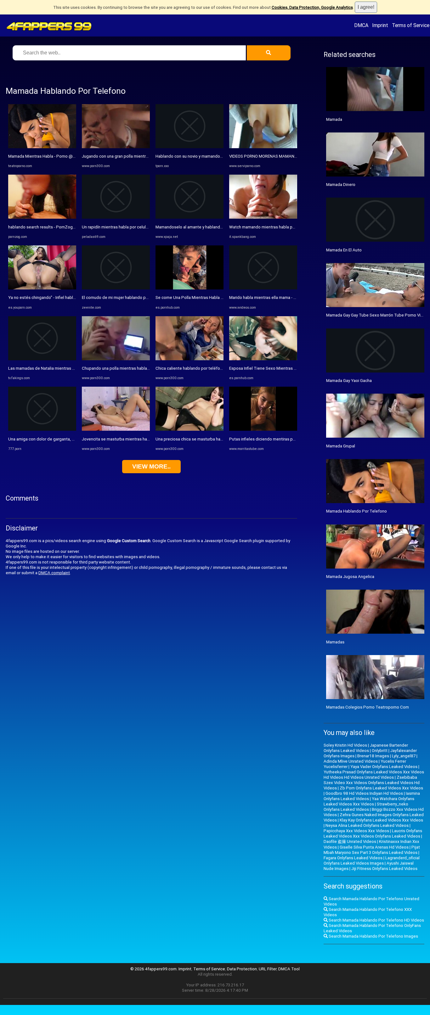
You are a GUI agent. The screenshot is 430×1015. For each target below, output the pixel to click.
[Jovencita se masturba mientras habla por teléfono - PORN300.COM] (116, 429)
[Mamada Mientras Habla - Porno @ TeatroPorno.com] (42, 146)
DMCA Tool (289, 969)
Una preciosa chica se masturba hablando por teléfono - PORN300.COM (222, 439)
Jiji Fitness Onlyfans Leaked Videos (384, 868)
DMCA (361, 25)
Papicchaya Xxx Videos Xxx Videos (356, 830)
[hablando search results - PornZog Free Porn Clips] (42, 217)
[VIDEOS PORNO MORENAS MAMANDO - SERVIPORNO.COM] (263, 146)
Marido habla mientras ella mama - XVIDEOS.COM (274, 297)
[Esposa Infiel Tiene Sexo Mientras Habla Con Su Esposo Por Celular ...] (263, 359)
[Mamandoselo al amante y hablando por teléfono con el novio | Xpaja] (189, 217)
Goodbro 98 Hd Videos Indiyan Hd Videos (364, 793)
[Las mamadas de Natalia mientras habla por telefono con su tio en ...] (42, 359)
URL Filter (267, 969)
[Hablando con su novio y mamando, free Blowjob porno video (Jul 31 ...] (189, 146)
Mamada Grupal (340, 446)
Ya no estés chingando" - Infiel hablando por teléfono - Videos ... (67, 297)
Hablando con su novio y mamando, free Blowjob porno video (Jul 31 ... (221, 156)
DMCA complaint (54, 572)
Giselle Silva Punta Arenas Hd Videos (374, 847)
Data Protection (242, 969)
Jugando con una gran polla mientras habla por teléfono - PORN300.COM (149, 156)
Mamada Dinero (340, 184)
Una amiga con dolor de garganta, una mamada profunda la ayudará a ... (74, 439)
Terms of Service (410, 25)
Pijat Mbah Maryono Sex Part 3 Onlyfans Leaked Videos (372, 849)
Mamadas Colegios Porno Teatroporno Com (367, 707)
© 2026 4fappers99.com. (154, 969)
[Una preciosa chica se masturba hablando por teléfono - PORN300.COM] (189, 429)
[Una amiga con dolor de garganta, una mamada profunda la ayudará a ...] (42, 429)
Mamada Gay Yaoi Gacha (349, 380)
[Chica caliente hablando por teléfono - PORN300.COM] (189, 359)
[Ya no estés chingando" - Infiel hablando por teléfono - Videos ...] (42, 288)
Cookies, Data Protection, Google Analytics (312, 7)
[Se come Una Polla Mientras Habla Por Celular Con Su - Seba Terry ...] (189, 288)
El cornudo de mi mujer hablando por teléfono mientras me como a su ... (148, 297)
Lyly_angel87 (404, 756)
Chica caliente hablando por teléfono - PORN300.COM (206, 368)
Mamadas (335, 642)
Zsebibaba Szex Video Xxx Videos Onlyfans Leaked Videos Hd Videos (372, 783)
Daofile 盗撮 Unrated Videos (350, 841)
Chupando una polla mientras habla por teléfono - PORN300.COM (142, 368)
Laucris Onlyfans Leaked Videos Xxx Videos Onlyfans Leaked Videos (373, 833)
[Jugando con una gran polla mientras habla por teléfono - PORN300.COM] (116, 146)
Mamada (334, 119)
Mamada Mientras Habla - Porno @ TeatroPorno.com (57, 156)
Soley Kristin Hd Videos (345, 745)
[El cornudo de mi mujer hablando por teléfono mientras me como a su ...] (116, 288)
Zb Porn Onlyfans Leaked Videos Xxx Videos (381, 788)
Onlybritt (380, 750)
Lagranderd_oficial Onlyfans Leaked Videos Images (372, 860)
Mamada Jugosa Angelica (350, 576)
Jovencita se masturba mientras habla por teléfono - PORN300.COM (145, 439)
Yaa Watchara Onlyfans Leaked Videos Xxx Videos (369, 801)
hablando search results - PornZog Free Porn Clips (55, 227)
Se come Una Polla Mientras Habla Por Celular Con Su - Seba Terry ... (219, 297)
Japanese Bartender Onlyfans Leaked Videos (366, 748)
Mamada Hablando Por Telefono (356, 511)
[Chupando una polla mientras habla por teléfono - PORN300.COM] (116, 359)
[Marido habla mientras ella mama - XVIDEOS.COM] (263, 288)
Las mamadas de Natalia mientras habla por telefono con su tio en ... (71, 368)
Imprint (380, 25)
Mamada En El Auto (344, 250)
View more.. (151, 466)
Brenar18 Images (373, 756)
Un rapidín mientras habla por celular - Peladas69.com (132, 227)
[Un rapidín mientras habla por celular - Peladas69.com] (116, 217)
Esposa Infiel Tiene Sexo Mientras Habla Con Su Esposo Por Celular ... (294, 368)
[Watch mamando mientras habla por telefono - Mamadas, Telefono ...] (263, 217)
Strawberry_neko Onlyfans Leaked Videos (366, 806)
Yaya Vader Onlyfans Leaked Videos (383, 766)
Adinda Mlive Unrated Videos (351, 761)
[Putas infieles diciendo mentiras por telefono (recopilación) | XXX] (263, 429)
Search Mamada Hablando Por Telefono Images (373, 936)
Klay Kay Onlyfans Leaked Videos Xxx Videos (381, 820)
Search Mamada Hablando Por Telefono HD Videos (376, 920)
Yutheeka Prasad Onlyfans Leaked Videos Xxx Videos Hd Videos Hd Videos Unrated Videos (374, 774)
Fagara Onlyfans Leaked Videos (353, 858)
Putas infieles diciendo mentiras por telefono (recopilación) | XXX (290, 439)
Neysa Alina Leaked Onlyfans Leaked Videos (367, 825)
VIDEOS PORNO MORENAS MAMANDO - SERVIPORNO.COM (283, 156)
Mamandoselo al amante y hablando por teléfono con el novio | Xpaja (220, 227)
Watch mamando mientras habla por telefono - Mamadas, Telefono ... (293, 227)
